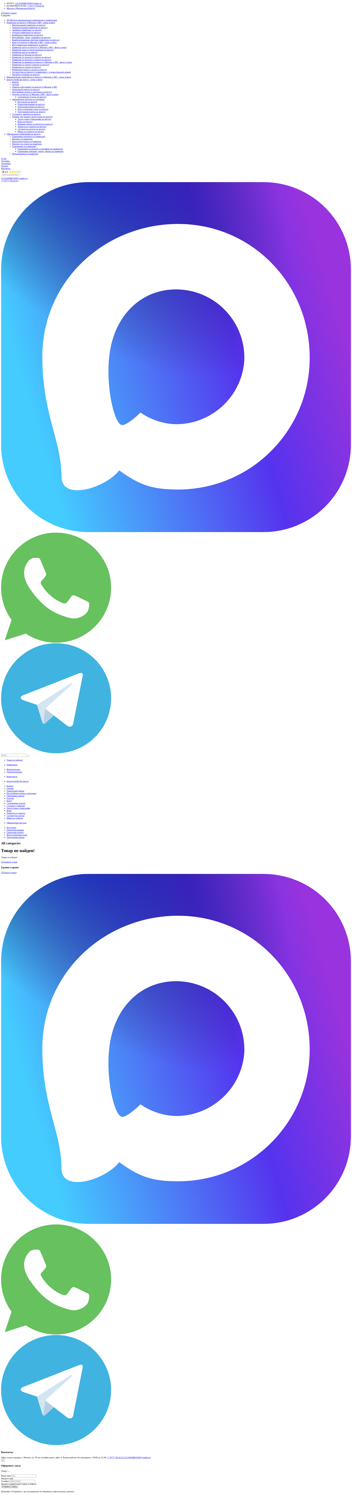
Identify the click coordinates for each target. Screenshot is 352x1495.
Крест (9, 801)
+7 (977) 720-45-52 (35, 6)
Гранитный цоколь (15, 791)
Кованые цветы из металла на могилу (35, 124)
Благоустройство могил (18, 781)
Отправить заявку (9, 1487)
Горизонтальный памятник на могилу (30, 27)
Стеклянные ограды (16, 803)
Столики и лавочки (16, 806)
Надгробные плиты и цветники (21, 793)
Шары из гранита (15, 818)
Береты (15, 82)
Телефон (5, 1481)
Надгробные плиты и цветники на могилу (32, 92)
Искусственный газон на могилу (33, 109)
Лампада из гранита (16, 813)
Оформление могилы (17, 823)
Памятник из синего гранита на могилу (30, 65)
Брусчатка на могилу (27, 102)
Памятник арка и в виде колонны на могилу (33, 50)
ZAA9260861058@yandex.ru (28, 3)
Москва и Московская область (21, 8)
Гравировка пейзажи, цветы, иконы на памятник (40, 151)
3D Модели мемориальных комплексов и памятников (32, 20)
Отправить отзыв (9, 862)
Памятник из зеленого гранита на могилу (31, 57)
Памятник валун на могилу (25, 52)
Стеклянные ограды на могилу (32, 97)
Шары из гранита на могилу (31, 131)
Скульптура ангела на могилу (32, 129)
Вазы (9, 811)
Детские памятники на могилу (26, 32)
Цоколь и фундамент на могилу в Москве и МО (34, 87)
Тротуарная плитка (15, 837)
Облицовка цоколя (15, 796)
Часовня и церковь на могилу (26, 74)
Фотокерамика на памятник (25, 154)
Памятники (12, 765)
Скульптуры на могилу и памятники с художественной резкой (41, 72)
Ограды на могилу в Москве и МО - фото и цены (35, 94)
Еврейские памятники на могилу (27, 35)
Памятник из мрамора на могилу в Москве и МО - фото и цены (42, 62)
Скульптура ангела (15, 815)
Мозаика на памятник (22, 139)
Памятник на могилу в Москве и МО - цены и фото (31, 22)
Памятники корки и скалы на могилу (29, 70)
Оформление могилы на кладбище (28, 99)
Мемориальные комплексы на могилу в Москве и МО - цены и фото (39, 77)
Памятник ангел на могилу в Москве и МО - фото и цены (39, 47)
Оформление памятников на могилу (24, 134)
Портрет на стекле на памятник (27, 144)
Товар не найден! (15, 760)
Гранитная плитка (15, 832)
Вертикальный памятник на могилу (29, 25)
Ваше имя (5, 1476)
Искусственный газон (17, 835)
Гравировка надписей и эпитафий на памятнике (40, 149)
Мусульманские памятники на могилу (30, 45)
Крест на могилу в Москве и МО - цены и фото (34, 42)
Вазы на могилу (25, 122)
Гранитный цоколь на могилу (26, 89)
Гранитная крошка (15, 830)
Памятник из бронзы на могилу (27, 55)
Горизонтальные (14, 772)
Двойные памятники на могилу (27, 30)
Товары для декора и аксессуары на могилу (32, 117)
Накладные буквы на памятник (26, 141)
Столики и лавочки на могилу (26, 114)
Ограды (10, 798)
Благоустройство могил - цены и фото (24, 79)
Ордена (15, 84)
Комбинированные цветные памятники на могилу (36, 40)
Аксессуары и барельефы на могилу (34, 119)
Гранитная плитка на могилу (31, 107)
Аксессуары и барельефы (18, 808)
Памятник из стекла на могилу (26, 67)
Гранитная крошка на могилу (31, 104)
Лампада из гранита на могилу (32, 126)
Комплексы (12, 776)
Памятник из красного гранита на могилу (31, 60)
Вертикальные (13, 769)
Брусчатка (11, 827)
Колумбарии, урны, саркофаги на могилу (31, 37)
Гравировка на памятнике (24, 146)
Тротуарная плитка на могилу (32, 112)
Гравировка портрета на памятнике (28, 136)
